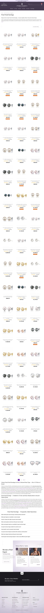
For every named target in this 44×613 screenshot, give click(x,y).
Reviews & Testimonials (25, 599)
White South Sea (12, 488)
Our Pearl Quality (24, 603)
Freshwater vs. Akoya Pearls (23, 504)
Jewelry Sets (3, 606)
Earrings (15, 8)
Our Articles (6, 561)
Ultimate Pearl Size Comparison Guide (20, 505)
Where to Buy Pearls (15, 600)
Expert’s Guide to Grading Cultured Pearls (24, 502)
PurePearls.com (16, 499)
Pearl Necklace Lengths (15, 602)
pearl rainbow (3, 503)
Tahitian (17, 489)
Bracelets (23, 8)
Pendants (19, 8)
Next (24, 479)
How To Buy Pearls (14, 599)
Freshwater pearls (23, 489)
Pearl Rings (32, 8)
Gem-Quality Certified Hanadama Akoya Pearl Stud (26, 488)
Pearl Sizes (13, 603)
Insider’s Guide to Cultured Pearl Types (9, 491)
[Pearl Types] (22, 552)
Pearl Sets (27, 8)
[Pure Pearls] (22, 4)
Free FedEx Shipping (25, 602)
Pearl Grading (14, 605)
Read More (24, 564)
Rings (2, 605)
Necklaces (11, 8)
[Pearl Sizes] (35, 552)
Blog (23, 606)
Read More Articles (15, 606)
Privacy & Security (25, 605)
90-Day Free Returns (25, 600)
